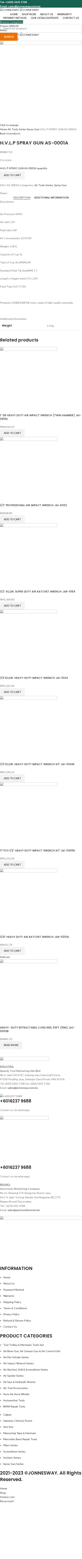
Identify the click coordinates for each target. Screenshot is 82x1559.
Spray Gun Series (13, 1463)
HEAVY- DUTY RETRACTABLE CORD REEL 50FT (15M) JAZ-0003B (37, 1029)
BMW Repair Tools (14, 1406)
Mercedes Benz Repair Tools (20, 1439)
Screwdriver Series (14, 1451)
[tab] (21, 197)
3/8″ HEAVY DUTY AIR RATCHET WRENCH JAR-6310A (34, 937)
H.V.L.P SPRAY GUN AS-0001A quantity (23, 168)
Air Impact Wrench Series (18, 1363)
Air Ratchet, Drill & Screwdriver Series (25, 1369)
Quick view (5, 409)
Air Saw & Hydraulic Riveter (19, 1381)
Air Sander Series (13, 1375)
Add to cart (12, 175)
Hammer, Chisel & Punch (17, 1420)
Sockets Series (12, 1457)
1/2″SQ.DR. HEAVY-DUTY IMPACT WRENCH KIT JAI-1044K (37, 764)
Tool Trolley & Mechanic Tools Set (23, 1344)
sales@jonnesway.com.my (22, 1087)
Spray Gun (33, 129)
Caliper (7, 1414)
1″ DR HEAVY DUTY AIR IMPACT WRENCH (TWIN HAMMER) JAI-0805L (40, 417)
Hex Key (8, 1426)
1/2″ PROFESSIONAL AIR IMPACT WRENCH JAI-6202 (33, 505)
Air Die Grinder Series (16, 1357)
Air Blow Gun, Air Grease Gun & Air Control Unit (31, 1351)
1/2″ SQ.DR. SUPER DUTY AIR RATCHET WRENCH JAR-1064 (37, 591)
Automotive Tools (14, 1400)
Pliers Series (10, 1445)
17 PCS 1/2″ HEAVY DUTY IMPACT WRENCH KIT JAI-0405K (37, 850)
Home (4, 129)
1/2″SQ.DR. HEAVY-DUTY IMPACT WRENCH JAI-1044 (34, 678)
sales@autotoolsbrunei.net (23, 1210)
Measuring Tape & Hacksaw (19, 1433)
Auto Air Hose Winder (16, 1394)
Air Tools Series (17, 129)
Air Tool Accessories (15, 1388)
